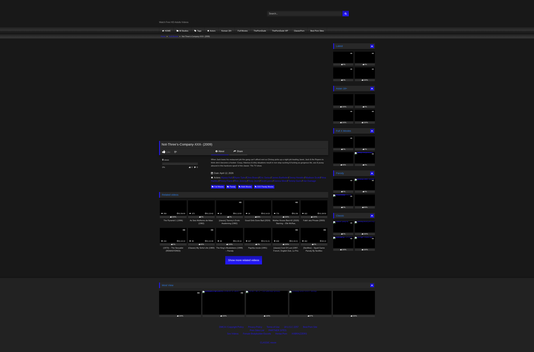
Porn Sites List (257, 330)
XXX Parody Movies (265, 187)
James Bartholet (280, 177)
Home (163, 36)
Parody (232, 187)
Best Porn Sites (317, 31)
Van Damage (309, 181)
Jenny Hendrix (297, 177)
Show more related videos (243, 260)
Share (239, 151)
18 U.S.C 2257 (291, 327)
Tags (199, 31)
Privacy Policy (255, 327)
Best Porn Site (310, 327)
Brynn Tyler (239, 177)
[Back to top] (525, 343)
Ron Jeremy (241, 181)
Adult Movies (246, 187)
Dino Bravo (252, 177)
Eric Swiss (265, 177)
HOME (168, 31)
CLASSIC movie (268, 342)
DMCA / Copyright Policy (231, 327)
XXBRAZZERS (299, 334)
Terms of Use (273, 327)
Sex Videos (232, 334)
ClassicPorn (299, 31)
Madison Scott (313, 177)
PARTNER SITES (277, 330)
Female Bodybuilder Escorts (257, 334)
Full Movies (243, 31)
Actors (212, 31)
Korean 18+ (226, 31)
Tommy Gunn (294, 181)
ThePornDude (260, 31)
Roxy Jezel (253, 181)
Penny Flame (226, 181)
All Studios (183, 31)
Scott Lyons (266, 181)
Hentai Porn (281, 334)
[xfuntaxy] (184, 11)
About (221, 151)
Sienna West (280, 181)
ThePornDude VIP (280, 31)
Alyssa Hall (226, 177)
